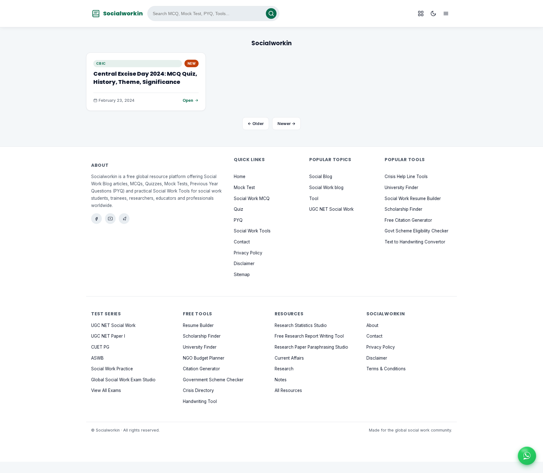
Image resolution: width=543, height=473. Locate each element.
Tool (313, 198)
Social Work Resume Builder (413, 198)
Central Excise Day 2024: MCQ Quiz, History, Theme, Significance (145, 77)
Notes (281, 379)
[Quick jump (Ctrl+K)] (421, 13)
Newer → (286, 123)
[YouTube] (110, 218)
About (372, 325)
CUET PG (100, 346)
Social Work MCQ (252, 198)
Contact (242, 241)
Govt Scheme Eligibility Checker (416, 230)
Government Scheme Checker (213, 379)
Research (284, 368)
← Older (256, 123)
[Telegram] (124, 218)
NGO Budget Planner (203, 357)
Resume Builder (198, 325)
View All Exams (106, 390)
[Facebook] (96, 218)
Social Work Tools (252, 230)
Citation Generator (201, 368)
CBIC (101, 63)
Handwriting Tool (200, 401)
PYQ (238, 219)
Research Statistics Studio (301, 325)
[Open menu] (446, 13)
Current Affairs (289, 357)
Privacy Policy (248, 252)
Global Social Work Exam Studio (123, 379)
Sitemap (242, 274)
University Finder (401, 187)
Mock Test (244, 187)
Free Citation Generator (408, 219)
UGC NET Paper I (108, 336)
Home (239, 176)
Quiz (238, 209)
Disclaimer (244, 263)
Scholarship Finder (403, 209)
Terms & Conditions (386, 368)
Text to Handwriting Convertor (415, 241)
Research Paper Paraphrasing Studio (311, 346)
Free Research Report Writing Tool (309, 336)
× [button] (535, 448)
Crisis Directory (198, 390)
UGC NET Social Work (331, 209)
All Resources (288, 390)
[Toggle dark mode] (433, 13)
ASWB (97, 357)
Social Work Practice (112, 368)
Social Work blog (326, 187)
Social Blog (320, 176)
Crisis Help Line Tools (406, 176)
